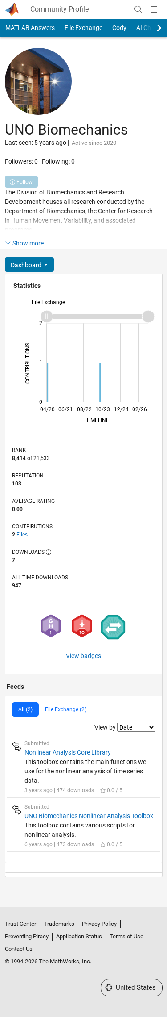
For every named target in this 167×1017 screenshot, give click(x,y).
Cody (119, 27)
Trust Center (20, 923)
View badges (83, 655)
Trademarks (59, 923)
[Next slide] (151, 28)
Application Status (79, 936)
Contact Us (19, 948)
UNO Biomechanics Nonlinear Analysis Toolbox (88, 815)
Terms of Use (126, 936)
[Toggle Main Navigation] (154, 9)
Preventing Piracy (27, 936)
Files (22, 535)
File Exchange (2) (65, 709)
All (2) (25, 709)
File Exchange (83, 27)
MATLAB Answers (30, 27)
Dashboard (27, 265)
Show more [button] (28, 243)
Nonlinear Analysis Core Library (67, 752)
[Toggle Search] (138, 9)
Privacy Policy (99, 923)
